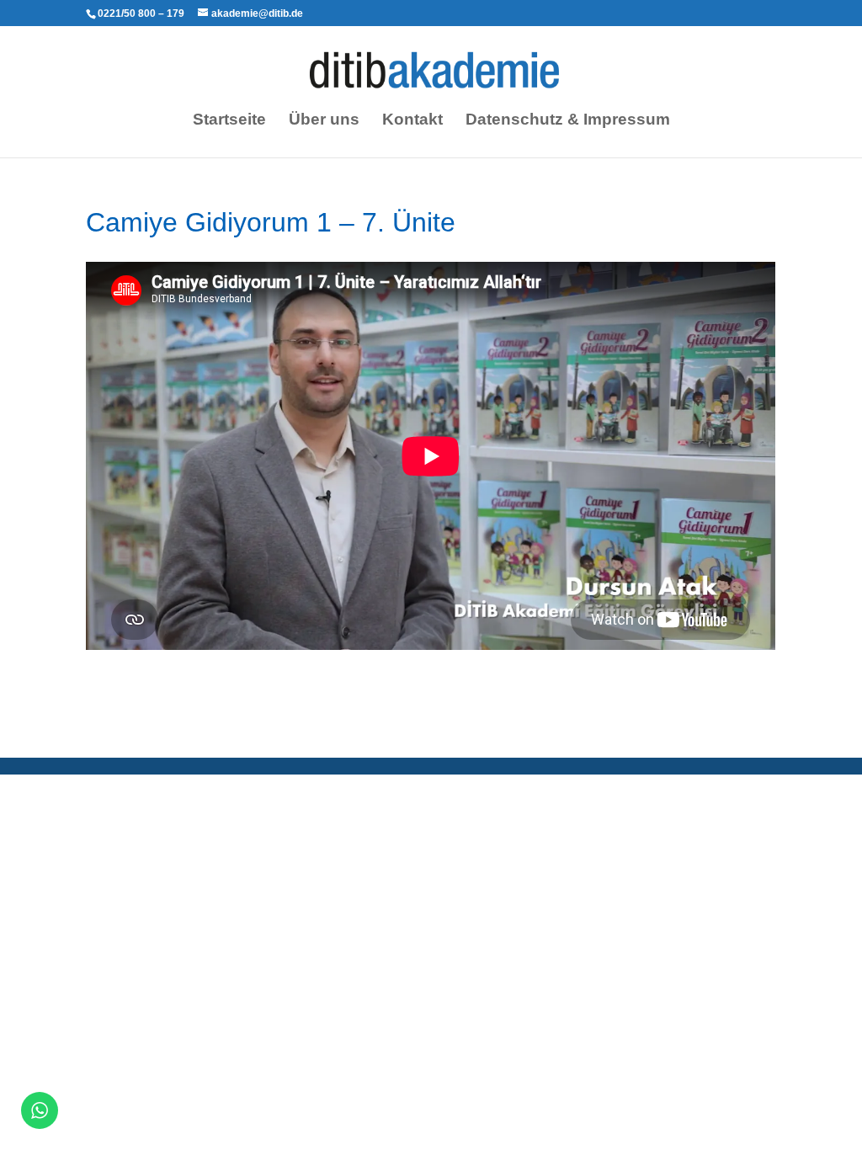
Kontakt (412, 121)
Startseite (229, 121)
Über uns (324, 121)
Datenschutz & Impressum (568, 121)
